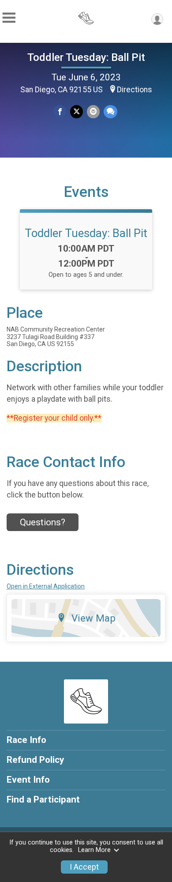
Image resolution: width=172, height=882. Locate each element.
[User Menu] (157, 19)
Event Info (28, 779)
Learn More (94, 850)
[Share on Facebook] (59, 111)
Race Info (26, 740)
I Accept (84, 867)
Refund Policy (35, 759)
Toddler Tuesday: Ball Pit (86, 57)
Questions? (42, 522)
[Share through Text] (110, 111)
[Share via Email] (93, 111)
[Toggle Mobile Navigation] (9, 18)
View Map (93, 618)
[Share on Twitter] (76, 111)
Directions (134, 89)
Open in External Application (46, 586)
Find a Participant (43, 799)
